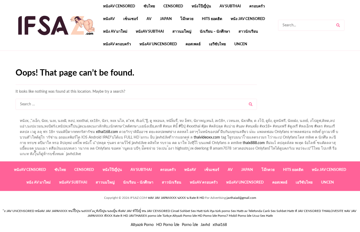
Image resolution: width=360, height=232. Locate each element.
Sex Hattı (237, 211)
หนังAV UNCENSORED (158, 44)
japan (166, 19)
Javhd (205, 225)
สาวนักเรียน (248, 31)
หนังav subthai (150, 31)
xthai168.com (107, 132)
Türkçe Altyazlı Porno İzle (179, 215)
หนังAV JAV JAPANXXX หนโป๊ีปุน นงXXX (63, 211)
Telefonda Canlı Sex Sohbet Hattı (271, 211)
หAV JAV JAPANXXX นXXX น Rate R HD (176, 197)
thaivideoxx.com (207, 137)
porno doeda (53, 66)
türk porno (222, 211)
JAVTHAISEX (138, 215)
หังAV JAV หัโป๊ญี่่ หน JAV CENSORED (144, 211)
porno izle (34, 66)
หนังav (109, 19)
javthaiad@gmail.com (241, 197)
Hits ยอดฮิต (212, 19)
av (149, 19)
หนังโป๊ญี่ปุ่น (201, 6)
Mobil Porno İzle (240, 215)
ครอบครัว (257, 6)
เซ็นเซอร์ (130, 19)
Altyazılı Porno (142, 225)
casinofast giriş (179, 66)
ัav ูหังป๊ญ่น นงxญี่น (104, 211)
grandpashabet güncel (212, 66)
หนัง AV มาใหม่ (115, 31)
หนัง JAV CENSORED (248, 19)
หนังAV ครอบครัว (117, 44)
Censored (173, 6)
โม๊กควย (186, 19)
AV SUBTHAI (230, 6)
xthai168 (220, 225)
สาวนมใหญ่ (181, 31)
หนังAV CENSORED (119, 6)
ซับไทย (149, 6)
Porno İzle (190, 225)
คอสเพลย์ (193, 44)
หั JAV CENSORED (308, 211)
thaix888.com (254, 143)
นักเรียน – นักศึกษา (215, 31)
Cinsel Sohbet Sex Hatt (187, 211)
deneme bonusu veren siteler (88, 66)
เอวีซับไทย (217, 44)
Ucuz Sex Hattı (262, 215)
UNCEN (240, 44)
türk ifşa (209, 211)
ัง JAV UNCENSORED (19, 211)
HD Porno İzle (167, 225)
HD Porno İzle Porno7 (213, 215)
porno (20, 66)
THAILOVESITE (332, 211)
